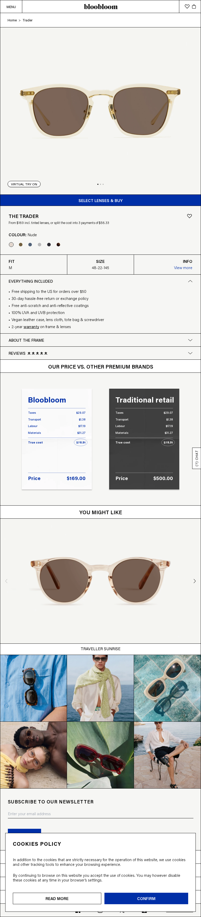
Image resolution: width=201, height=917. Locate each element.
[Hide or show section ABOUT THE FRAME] (190, 340)
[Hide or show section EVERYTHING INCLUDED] (190, 281)
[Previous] (4, 581)
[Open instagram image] (33, 688)
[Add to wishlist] (189, 216)
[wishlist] (187, 6)
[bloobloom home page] (100, 6)
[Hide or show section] (190, 353)
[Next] (197, 581)
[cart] (194, 6)
